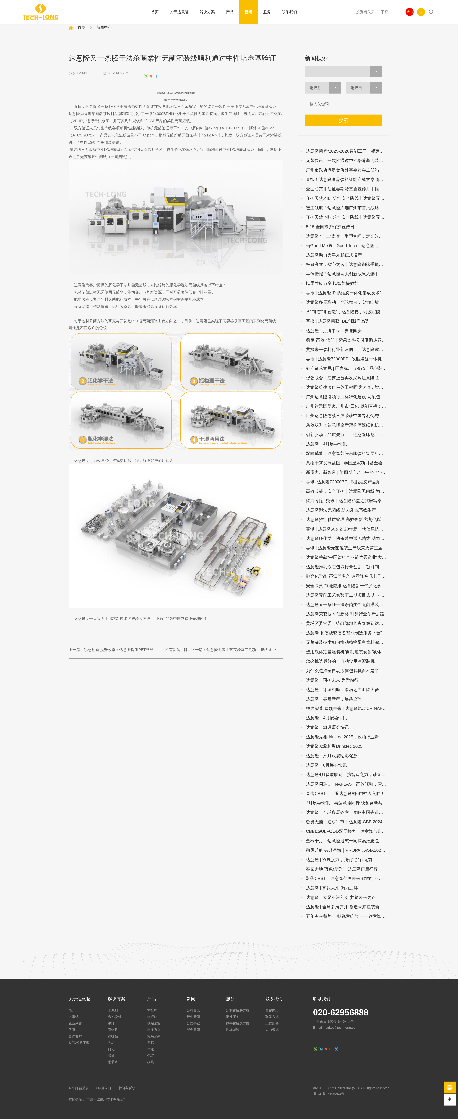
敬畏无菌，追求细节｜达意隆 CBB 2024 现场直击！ (347, 821)
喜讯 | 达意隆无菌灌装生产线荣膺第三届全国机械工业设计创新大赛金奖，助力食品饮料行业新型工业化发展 (347, 547)
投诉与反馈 (127, 1088)
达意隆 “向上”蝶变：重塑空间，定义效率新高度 (347, 236)
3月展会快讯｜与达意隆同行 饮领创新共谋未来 (347, 802)
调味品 (113, 1036)
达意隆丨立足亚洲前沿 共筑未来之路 (341, 897)
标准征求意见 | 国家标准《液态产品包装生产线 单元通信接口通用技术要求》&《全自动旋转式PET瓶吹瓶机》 (347, 368)
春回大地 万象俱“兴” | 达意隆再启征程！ (344, 869)
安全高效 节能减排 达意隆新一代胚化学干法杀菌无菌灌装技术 (347, 585)
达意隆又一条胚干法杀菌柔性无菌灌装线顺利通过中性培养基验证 (347, 604)
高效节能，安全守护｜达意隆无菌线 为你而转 (347, 491)
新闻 (248, 12)
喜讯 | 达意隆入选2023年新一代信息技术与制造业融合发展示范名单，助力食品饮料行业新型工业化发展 (347, 529)
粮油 (111, 1055)
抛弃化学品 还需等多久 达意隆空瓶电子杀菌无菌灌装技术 (347, 576)
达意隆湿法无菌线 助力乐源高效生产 (341, 510)
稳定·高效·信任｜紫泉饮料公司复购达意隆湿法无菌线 (347, 340)
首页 (155, 12)
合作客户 (75, 1036)
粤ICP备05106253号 (328, 1094)
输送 (150, 1049)
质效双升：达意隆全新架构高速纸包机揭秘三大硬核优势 (347, 425)
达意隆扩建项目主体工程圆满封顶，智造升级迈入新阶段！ (347, 387)
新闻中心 (104, 27)
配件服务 (232, 1017)
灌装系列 (154, 1036)
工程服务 (272, 1023)
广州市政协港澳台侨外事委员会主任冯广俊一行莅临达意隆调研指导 (347, 169)
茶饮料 (113, 1030)
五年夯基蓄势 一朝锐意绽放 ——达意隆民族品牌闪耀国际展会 (347, 916)
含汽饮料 (114, 1017)
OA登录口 (103, 1088)
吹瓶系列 (154, 1030)
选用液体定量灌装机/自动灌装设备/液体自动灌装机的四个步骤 (347, 651)
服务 (267, 12)
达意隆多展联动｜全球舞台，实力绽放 (342, 302)
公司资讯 (193, 1010)
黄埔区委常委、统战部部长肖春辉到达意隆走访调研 (347, 623)
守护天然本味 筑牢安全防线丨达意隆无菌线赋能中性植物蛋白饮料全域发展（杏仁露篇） (347, 198)
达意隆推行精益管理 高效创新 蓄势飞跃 (343, 519)
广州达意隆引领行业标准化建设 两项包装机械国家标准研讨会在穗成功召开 (347, 396)
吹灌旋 (152, 1017)
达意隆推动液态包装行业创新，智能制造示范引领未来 (347, 566)
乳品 (111, 1043)
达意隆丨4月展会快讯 (326, 717)
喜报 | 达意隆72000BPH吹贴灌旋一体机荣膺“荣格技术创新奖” (347, 358)
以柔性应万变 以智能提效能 (332, 283)
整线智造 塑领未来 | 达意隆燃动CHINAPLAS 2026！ (347, 708)
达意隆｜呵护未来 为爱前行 (332, 680)
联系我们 (289, 12)
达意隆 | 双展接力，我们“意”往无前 (339, 859)
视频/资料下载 (79, 1043)
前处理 (152, 1010)
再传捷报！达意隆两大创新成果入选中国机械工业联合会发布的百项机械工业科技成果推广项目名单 (347, 273)
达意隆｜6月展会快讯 (326, 765)
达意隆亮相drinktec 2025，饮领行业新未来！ (347, 736)
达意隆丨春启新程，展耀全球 (334, 699)
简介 (72, 1010)
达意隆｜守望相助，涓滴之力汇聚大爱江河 (346, 689)
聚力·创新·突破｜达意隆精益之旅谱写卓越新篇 (347, 500)
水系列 (113, 1010)
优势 (72, 1030)
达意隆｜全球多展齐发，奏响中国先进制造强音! (347, 812)
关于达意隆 (179, 12)
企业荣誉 (75, 1023)
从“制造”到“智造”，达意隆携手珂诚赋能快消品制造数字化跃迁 (347, 311)
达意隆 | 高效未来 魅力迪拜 (332, 888)
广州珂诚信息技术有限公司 (106, 1099)
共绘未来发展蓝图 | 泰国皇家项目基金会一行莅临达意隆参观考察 (347, 462)
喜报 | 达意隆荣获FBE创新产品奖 (337, 321)
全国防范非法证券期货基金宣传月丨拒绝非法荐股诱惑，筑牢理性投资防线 (347, 188)
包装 (150, 1055)
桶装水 (113, 1062)
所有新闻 (172, 650)
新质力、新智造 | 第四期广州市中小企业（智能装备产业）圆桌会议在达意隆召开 (347, 472)
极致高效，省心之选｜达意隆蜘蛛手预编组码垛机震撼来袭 (347, 264)
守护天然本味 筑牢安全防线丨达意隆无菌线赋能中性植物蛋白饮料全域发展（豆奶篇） (347, 217)
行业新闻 (193, 1017)
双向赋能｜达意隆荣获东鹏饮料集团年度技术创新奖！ (347, 453)
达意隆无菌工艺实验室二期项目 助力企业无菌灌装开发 (347, 595)
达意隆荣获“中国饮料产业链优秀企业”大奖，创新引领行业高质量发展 (347, 557)
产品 (230, 12)
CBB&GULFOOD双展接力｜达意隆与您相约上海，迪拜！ (347, 831)
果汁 (111, 1023)
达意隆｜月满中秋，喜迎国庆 (334, 330)
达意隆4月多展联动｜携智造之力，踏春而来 (347, 774)
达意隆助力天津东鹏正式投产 (334, 255)
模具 (150, 1062)
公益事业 (193, 1023)
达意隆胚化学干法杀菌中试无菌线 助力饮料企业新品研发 (347, 538)
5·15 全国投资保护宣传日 (330, 226)
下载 (384, 12)
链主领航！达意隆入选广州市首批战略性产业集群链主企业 (347, 207)
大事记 (74, 1017)
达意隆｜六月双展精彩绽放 (331, 755)
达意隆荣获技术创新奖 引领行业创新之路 (345, 614)
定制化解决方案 (237, 1010)
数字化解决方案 (237, 1023)
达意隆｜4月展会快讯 (326, 444)
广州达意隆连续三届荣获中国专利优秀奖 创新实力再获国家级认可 (347, 415)
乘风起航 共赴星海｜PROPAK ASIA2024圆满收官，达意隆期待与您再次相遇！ (347, 850)
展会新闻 (193, 1030)
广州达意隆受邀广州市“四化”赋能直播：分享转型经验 (347, 406)
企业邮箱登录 (79, 1088)
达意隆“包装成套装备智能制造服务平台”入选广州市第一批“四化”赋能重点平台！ (347, 632)
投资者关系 (365, 12)
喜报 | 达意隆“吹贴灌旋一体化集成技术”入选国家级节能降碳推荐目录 (347, 292)
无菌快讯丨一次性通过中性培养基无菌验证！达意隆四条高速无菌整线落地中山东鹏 (347, 160)
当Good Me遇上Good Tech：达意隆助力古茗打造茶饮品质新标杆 (347, 245)
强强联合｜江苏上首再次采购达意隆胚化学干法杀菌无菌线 (347, 377)
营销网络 (272, 1010)
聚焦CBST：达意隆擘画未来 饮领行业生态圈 (347, 878)
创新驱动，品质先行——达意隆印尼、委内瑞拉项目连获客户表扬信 (347, 434)
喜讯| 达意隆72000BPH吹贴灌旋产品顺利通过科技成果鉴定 (347, 481)
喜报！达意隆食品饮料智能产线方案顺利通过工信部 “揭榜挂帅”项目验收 (347, 179)
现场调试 (232, 1030)
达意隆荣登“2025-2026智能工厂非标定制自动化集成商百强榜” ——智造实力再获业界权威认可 (347, 151)
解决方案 (207, 12)
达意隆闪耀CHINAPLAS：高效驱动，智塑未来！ (347, 784)
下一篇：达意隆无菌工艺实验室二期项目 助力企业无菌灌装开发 (237, 650)
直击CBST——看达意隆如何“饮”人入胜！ (345, 793)
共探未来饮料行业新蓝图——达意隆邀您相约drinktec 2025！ (347, 349)
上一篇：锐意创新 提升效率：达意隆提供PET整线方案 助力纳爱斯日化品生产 (115, 650)
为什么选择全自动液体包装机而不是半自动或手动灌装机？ (347, 670)
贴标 (150, 1043)
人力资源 (272, 1030)
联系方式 (272, 1017)
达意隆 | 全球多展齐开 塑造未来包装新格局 (347, 906)
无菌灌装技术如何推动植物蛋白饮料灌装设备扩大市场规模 (347, 642)
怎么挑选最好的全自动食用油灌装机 (340, 661)
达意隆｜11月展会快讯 (327, 727)
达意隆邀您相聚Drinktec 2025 (334, 746)
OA (421, 12)
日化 (111, 1049)
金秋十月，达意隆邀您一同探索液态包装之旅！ (347, 840)
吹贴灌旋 (154, 1023)
